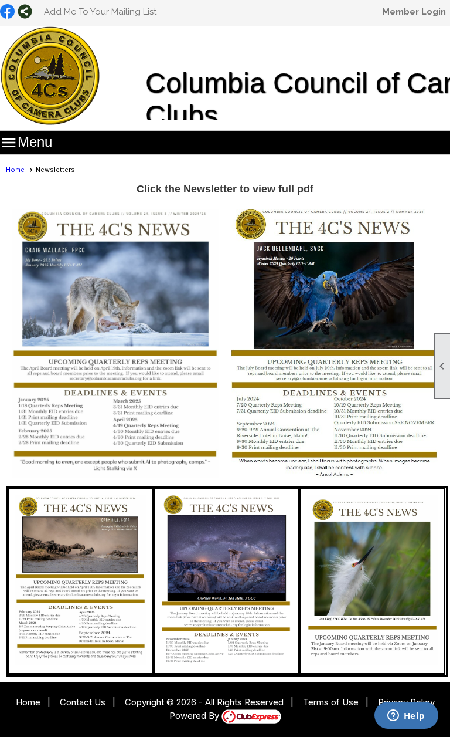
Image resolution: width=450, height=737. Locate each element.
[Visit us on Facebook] (7, 12)
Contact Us (82, 702)
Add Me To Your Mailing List (100, 11)
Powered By (195, 715)
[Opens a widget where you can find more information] (406, 716)
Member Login (414, 11)
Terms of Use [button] (331, 702)
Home (15, 169)
